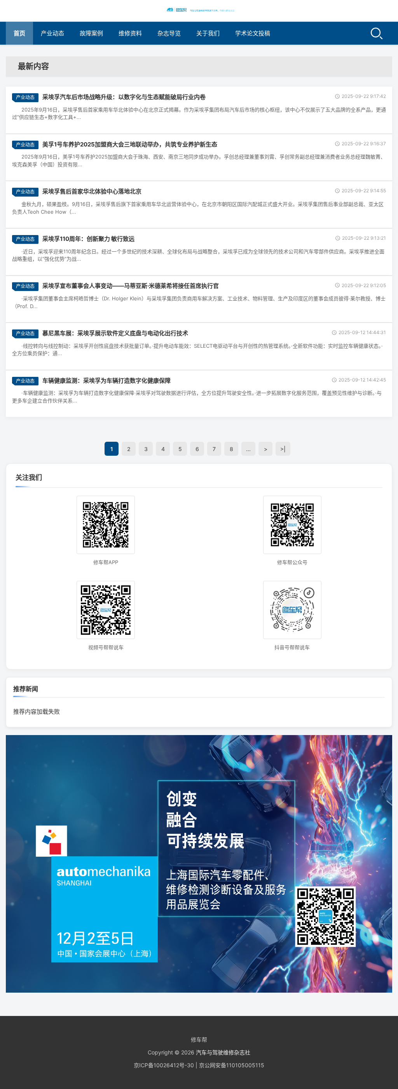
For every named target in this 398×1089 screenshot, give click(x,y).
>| (283, 449)
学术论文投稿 (252, 33)
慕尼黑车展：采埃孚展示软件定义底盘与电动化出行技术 (115, 333)
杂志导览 (169, 33)
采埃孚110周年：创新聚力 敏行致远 (88, 238)
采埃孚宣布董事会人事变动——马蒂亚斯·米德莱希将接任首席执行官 (130, 285)
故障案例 (91, 33)
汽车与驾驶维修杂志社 (223, 1052)
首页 (19, 33)
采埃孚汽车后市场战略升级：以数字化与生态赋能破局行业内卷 (124, 97)
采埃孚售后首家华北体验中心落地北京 (91, 191)
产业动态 (52, 33)
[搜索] (376, 33)
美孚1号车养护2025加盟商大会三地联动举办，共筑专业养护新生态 (129, 144)
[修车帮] (199, 10)
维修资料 (130, 33)
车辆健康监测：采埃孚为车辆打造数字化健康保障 (106, 380)
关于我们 (208, 33)
